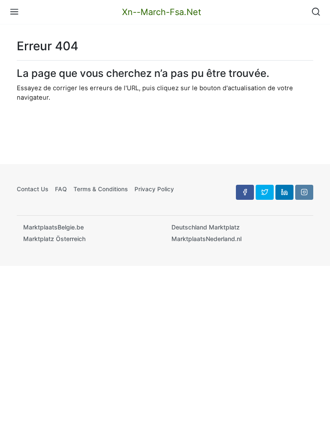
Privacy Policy (154, 189)
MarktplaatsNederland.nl (206, 238)
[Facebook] (245, 192)
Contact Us (32, 189)
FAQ (61, 189)
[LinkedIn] (284, 192)
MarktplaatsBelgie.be (53, 227)
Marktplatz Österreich (54, 238)
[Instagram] (304, 192)
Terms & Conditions (100, 189)
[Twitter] (265, 192)
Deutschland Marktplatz (205, 227)
